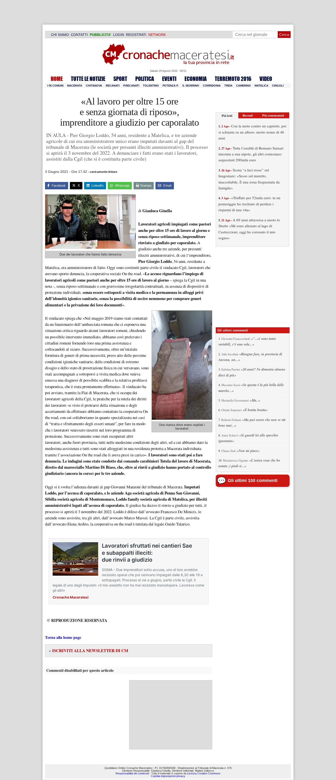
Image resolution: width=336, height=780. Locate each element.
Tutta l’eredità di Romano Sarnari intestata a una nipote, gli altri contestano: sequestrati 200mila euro (250, 154)
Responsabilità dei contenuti (132, 773)
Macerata (74, 85)
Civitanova (94, 85)
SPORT (120, 79)
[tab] (227, 115)
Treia (228, 85)
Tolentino (151, 85)
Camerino (243, 85)
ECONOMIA (195, 79)
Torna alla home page (63, 637)
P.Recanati (131, 85)
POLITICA (144, 79)
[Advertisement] (170, 714)
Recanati (113, 85)
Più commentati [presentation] (273, 115)
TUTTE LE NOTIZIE (88, 79)
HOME (57, 79)
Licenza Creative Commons (203, 773)
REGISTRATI (136, 35)
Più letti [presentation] (227, 115)
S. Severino (190, 85)
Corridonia (212, 85)
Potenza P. (171, 85)
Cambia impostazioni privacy (168, 776)
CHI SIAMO (60, 35)
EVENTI (169, 79)
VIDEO (266, 79)
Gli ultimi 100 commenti (252, 480)
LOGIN (118, 35)
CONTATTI (79, 35)
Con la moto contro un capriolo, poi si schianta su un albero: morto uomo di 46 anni (252, 131)
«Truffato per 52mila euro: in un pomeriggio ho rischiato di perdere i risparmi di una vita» (249, 203)
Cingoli (278, 85)
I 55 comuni (55, 85)
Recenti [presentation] (248, 115)
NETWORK (157, 35)
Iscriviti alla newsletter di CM (88, 650)
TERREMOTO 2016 (233, 79)
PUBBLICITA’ (100, 35)
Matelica (261, 85)
